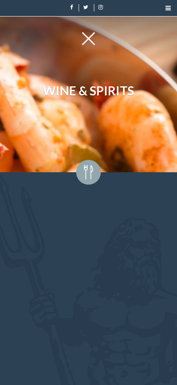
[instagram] (100, 6)
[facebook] (71, 6)
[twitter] (85, 6)
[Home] (88, 38)
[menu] (168, 7)
